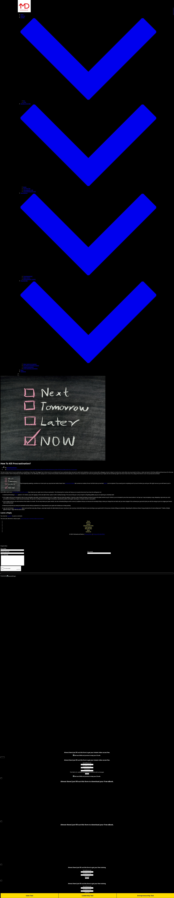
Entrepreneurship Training (29, 279)
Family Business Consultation (30, 368)
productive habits (69, 483)
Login (24, 102)
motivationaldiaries (12, 467)
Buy (24, 100)
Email (87, 766)
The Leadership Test (28, 190)
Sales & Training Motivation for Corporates (66, 469)
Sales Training (26, 277)
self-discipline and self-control (20, 492)
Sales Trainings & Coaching (29, 364)
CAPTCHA (87, 876)
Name (87, 763)
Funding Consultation (28, 367)
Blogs (22, 370)
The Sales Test (26, 188)
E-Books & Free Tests (88, 525)
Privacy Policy (88, 534)
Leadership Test (87, 896)
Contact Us (23, 371)
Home (22, 14)
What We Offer (88, 528)
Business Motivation (11, 469)
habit (16, 495)
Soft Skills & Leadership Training (31, 365)
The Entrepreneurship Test (29, 191)
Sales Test (29, 896)
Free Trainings (88, 527)
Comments (87, 769)
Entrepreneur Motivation (23, 469)
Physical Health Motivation (47, 469)
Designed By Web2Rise (99, 534)
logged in (9, 516)
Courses (88, 524)
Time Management (27, 276)
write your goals (18, 508)
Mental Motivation (35, 469)
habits (105, 483)
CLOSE (2, 757)
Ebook (24, 187)
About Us (23, 16)
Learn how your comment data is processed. (32, 518)
